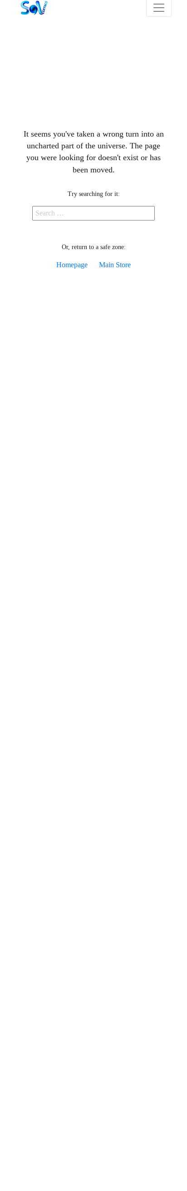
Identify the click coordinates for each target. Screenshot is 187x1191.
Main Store (115, 265)
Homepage (72, 265)
